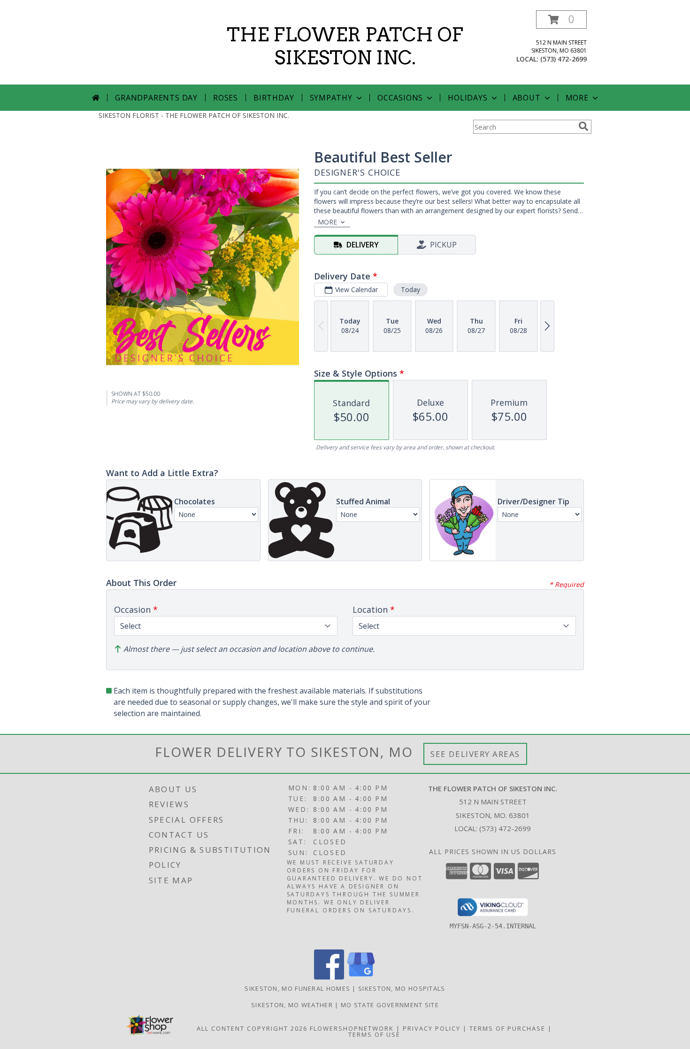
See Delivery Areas (475, 753)
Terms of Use (374, 1034)
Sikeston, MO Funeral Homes (297, 988)
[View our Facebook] (329, 976)
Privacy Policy (431, 1028)
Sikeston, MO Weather (292, 1005)
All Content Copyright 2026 (252, 1028)
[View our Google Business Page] (361, 976)
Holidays (467, 98)
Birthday (273, 98)
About (527, 98)
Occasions (400, 98)
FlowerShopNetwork (352, 1028)
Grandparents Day (156, 98)
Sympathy (331, 98)
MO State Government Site (390, 1005)
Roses (225, 98)
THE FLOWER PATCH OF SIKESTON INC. (345, 46)
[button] (561, 19)
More (577, 98)
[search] (583, 126)
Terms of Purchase (507, 1028)
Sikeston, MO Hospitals (401, 988)
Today (410, 289)
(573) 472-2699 (563, 58)
